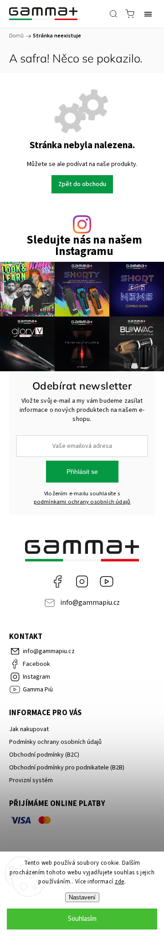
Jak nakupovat (29, 729)
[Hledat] (113, 14)
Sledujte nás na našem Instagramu (84, 245)
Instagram (82, 581)
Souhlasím (82, 919)
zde (119, 882)
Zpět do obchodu (82, 184)
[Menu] (148, 14)
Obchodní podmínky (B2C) (44, 754)
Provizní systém (31, 780)
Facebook (57, 581)
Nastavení (82, 897)
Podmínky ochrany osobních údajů (55, 742)
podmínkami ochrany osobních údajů (82, 502)
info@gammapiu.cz (90, 602)
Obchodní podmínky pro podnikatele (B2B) (66, 767)
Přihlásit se (82, 471)
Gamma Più (106, 581)
